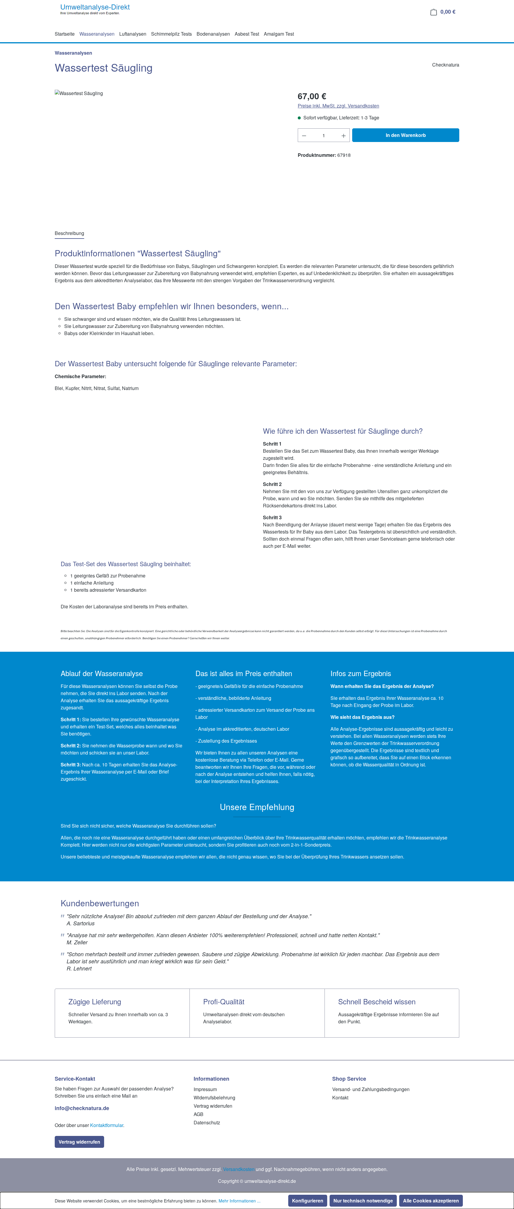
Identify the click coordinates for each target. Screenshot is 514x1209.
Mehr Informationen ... (240, 1201)
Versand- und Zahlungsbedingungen (371, 1089)
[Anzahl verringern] (304, 135)
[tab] (69, 233)
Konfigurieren (307, 1200)
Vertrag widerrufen (79, 1141)
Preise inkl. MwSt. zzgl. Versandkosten (338, 105)
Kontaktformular (106, 1125)
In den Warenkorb (406, 135)
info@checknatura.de (82, 1108)
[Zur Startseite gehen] (96, 10)
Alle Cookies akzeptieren (431, 1200)
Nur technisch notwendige (363, 1200)
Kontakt (340, 1097)
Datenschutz (207, 1122)
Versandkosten (239, 1169)
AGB (198, 1114)
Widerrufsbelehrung (214, 1097)
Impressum (205, 1089)
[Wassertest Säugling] (170, 153)
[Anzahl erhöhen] (344, 135)
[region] (170, 153)
